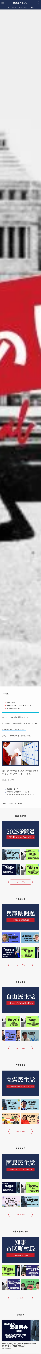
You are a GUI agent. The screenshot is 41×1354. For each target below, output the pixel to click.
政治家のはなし (20, 3)
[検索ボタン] (38, 2)
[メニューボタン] (2, 2)
